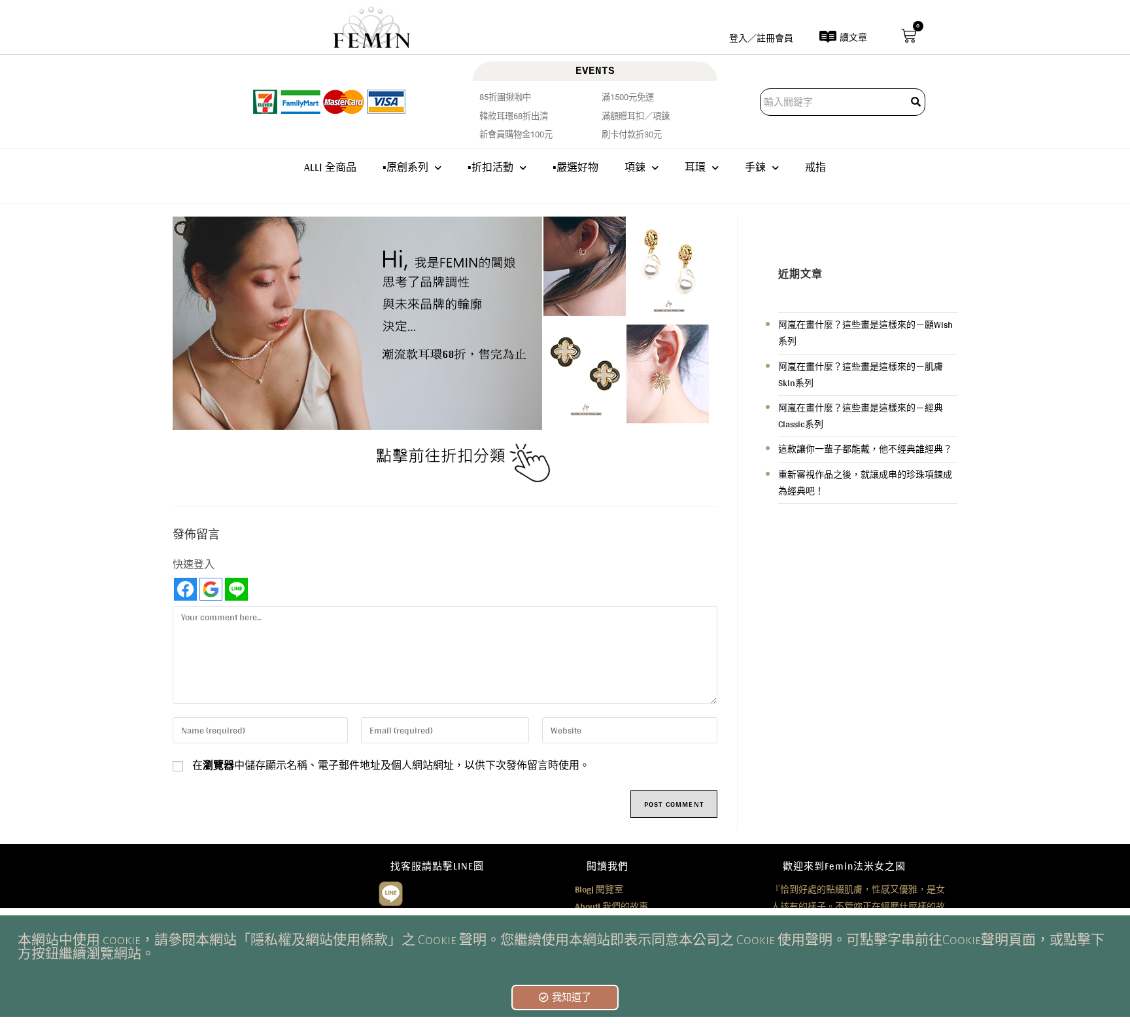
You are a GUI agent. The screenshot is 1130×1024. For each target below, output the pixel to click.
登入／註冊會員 (761, 37)
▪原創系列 (405, 167)
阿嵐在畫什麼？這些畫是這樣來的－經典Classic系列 (860, 416)
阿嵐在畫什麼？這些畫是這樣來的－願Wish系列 (865, 332)
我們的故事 (611, 906)
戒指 (815, 167)
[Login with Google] (210, 589)
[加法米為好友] (391, 892)
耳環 (695, 167)
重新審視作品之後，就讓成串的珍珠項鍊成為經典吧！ (865, 482)
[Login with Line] (236, 589)
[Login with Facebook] (185, 589)
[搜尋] (916, 102)
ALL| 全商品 (330, 167)
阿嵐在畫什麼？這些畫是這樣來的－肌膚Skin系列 (860, 374)
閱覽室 (599, 889)
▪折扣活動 (490, 167)
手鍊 (755, 167)
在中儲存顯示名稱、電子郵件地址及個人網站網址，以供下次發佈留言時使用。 (391, 765)
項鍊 (635, 167)
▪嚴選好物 (575, 167)
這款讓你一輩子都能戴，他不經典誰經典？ (865, 448)
